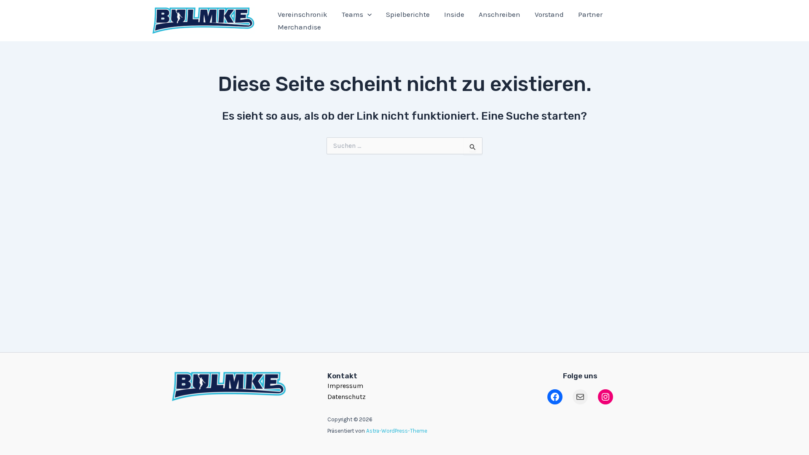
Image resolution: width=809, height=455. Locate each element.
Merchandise (299, 27)
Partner (590, 14)
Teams (352, 14)
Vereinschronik (302, 14)
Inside (454, 14)
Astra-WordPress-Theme (396, 431)
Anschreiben (499, 14)
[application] (367, 14)
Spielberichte (408, 14)
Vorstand (549, 14)
